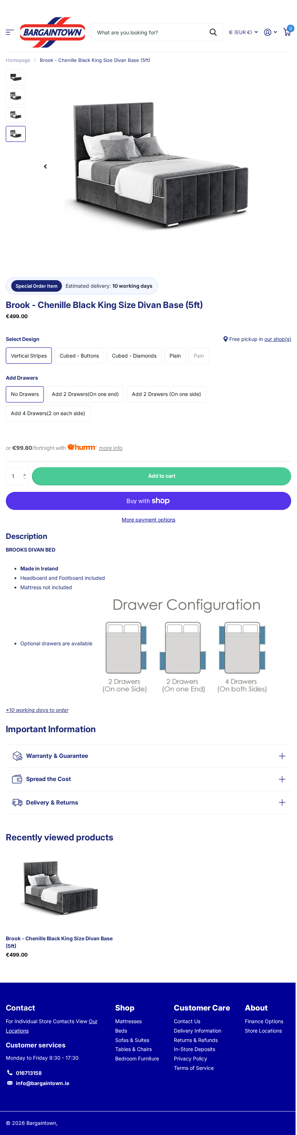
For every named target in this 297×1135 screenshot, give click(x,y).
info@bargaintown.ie (42, 1083)
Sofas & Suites (131, 1040)
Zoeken (213, 32)
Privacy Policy (188, 1058)
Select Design (148, 339)
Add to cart (161, 476)
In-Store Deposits (192, 1049)
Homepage (18, 60)
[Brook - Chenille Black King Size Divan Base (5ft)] (61, 888)
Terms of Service (191, 1068)
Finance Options (260, 1021)
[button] (26, 470)
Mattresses (127, 1021)
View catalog (10, 32)
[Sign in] (270, 32)
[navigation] (45, 166)
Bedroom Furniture (136, 1058)
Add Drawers (22, 378)
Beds (120, 1031)
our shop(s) (277, 339)
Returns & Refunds (193, 1040)
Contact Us (184, 1021)
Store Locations (259, 1031)
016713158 (29, 1073)
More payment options (148, 519)
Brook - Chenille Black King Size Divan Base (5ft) (59, 942)
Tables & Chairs (132, 1049)
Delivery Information (195, 1031)
